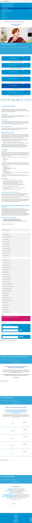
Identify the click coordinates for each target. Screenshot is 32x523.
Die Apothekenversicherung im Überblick (7, 286)
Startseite (16, 514)
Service (3, 15)
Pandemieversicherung (6, 9)
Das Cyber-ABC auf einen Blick (6, 276)
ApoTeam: (9, 493)
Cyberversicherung (5, 8)
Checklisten (16, 519)
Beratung (3, 14)
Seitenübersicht (16, 516)
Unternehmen (4, 12)
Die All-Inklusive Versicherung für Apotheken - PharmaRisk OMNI (11, 219)
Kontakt (3, 18)
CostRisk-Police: (9, 497)
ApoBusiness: (11, 491)
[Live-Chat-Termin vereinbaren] (31, 518)
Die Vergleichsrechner (5, 309)
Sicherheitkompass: (10, 490)
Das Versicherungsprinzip (5, 229)
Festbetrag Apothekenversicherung (8, 6)
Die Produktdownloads (5, 307)
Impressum (16, 515)
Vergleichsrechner (5, 17)
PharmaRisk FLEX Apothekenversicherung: (9, 495)
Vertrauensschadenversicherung (7, 11)
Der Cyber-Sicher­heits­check (6, 274)
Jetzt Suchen (21, 336)
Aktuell (13, 99)
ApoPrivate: (12, 492)
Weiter (27, 319)
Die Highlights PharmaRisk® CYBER (7, 288)
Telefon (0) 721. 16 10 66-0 (16, 24)
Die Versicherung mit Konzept (6, 281)
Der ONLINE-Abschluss (5, 302)
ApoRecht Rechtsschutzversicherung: (7, 496)
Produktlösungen (16, 520)
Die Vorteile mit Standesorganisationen (7, 300)
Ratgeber (17, 99)
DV (21, 152)
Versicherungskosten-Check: (11, 489)
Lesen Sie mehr (16, 362)
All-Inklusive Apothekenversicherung (8, 3)
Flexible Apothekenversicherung (7, 5)
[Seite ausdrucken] (31, 520)
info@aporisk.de (16, 25)
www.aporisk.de (19, 499)
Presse (14, 100)
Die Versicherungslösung (5, 293)
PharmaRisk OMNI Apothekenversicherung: (8, 494)
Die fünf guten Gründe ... (5, 295)
